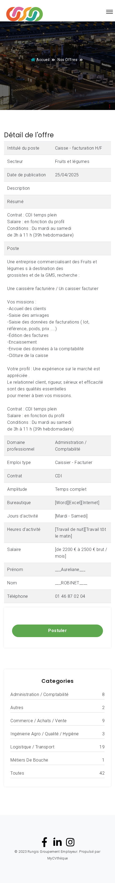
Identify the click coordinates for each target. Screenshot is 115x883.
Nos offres (67, 60)
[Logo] (24, 14)
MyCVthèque (57, 858)
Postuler (57, 630)
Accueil (43, 60)
